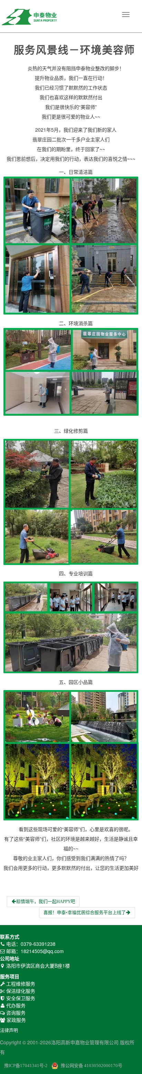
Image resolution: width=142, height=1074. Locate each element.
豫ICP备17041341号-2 (26, 1065)
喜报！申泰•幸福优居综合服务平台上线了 (84, 912)
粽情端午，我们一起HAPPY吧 (45, 901)
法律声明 (9, 1030)
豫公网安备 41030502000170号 (91, 1065)
